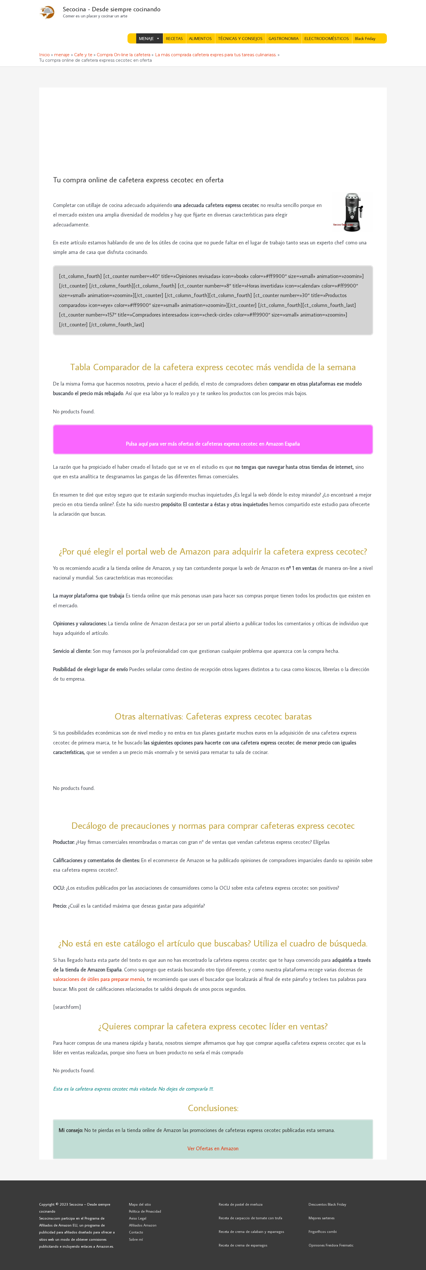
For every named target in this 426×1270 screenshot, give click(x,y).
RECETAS (174, 38)
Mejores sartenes (321, 1218)
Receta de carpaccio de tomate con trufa (250, 1218)
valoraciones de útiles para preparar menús (98, 979)
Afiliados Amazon (142, 1225)
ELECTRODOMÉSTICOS (327, 38)
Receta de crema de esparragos (243, 1245)
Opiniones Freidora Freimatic (331, 1245)
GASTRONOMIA (283, 38)
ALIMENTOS (200, 38)
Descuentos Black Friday (327, 1204)
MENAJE (146, 38)
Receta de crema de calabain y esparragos (251, 1231)
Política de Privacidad (145, 1211)
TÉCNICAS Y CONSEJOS (240, 38)
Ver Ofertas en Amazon (213, 1148)
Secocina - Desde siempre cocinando (112, 9)
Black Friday (365, 38)
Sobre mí (136, 1239)
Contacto (136, 1232)
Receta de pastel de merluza (241, 1204)
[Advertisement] (213, 131)
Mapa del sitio (140, 1204)
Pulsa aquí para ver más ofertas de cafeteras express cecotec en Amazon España (213, 443)
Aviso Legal (137, 1218)
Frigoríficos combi (323, 1231)
